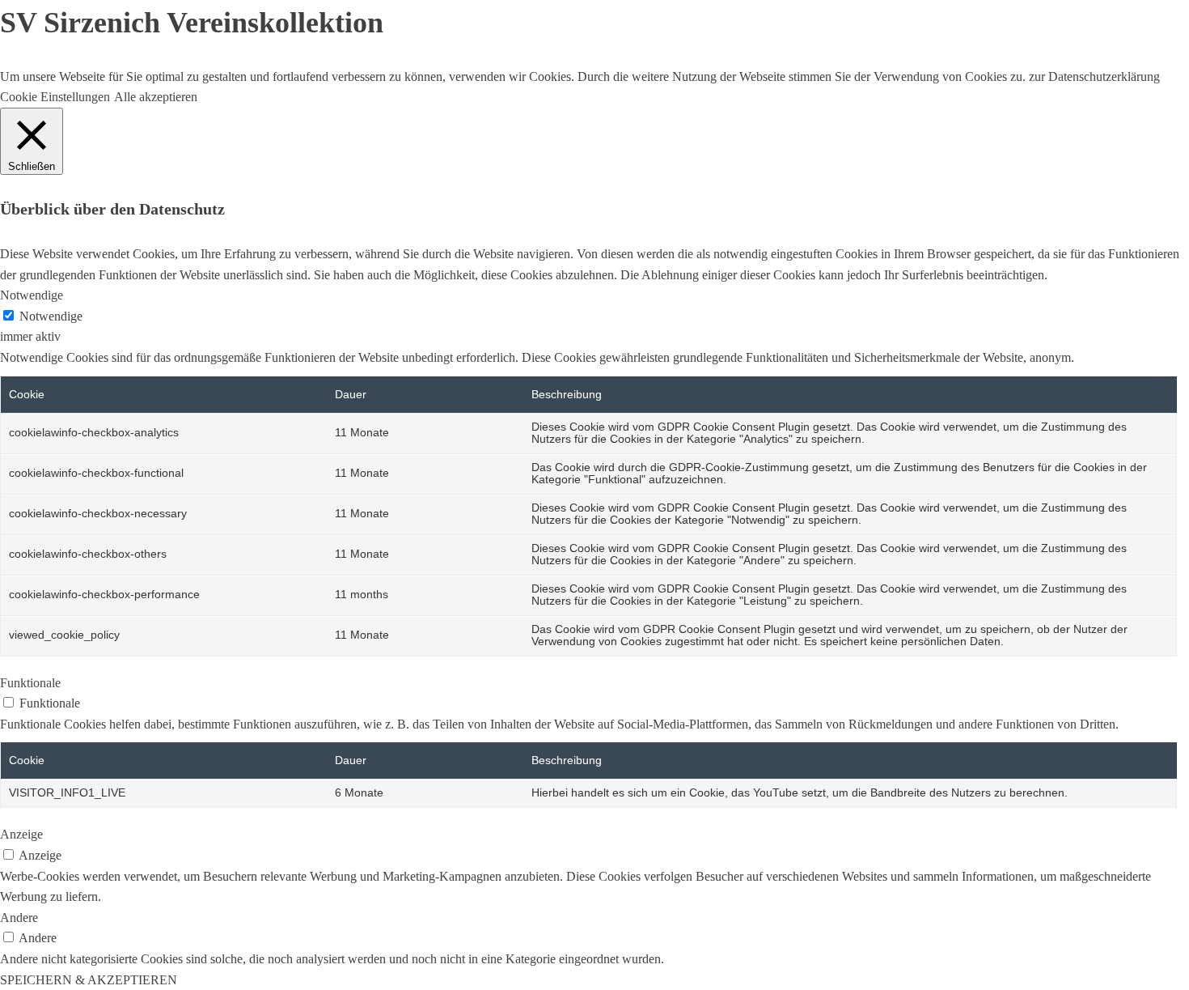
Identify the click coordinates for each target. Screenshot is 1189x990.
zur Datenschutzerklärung (1093, 76)
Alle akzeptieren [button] (155, 97)
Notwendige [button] (31, 295)
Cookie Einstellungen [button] (55, 97)
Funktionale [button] (30, 683)
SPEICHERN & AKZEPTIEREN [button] (88, 980)
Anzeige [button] (21, 834)
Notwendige (51, 316)
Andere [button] (19, 917)
